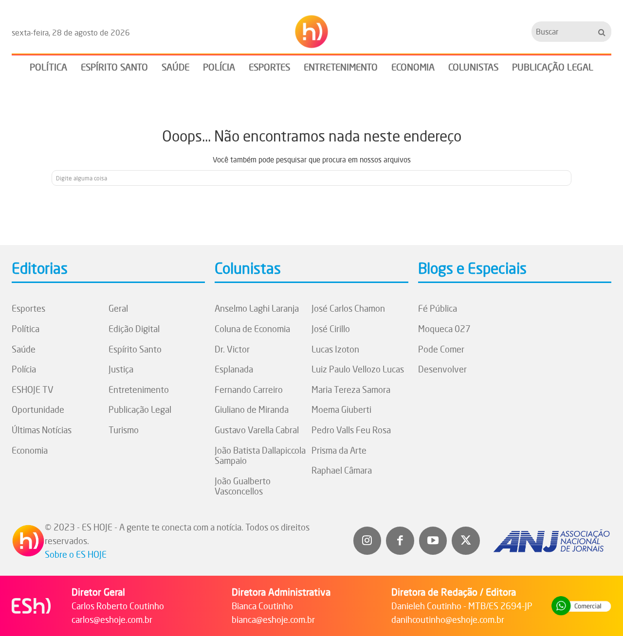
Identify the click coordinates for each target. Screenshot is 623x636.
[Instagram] (367, 541)
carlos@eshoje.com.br (112, 619)
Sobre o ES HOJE (76, 554)
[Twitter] (466, 541)
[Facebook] (400, 541)
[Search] (601, 31)
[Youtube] (433, 541)
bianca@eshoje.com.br (273, 619)
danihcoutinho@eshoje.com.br (447, 619)
